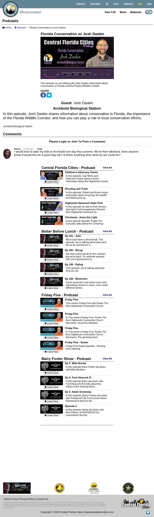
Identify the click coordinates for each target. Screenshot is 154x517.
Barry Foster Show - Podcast (66, 359)
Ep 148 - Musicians (76, 278)
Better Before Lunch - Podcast (67, 231)
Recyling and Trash (76, 188)
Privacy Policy (27, 499)
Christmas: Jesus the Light (81, 217)
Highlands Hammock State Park (84, 203)
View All (107, 167)
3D (107, 4)
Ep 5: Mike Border (75, 363)
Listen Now (52, 182)
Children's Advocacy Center (81, 172)
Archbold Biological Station (17, 126)
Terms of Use (11, 499)
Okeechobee (30, 12)
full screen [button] (108, 74)
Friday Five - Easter (76, 342)
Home (8, 27)
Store (116, 4)
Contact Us (42, 499)
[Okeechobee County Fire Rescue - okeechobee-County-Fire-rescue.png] (55, 488)
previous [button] (65, 74)
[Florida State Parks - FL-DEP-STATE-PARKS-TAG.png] (89, 488)
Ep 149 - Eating (74, 264)
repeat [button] (96, 74)
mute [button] (45, 75)
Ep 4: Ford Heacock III (78, 377)
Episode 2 (71, 406)
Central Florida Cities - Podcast (68, 168)
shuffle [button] (102, 74)
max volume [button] (58, 75)
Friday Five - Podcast (60, 295)
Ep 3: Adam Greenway (78, 391)
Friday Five (71, 299)
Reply (39, 149)
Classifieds (95, 4)
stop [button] (80, 74)
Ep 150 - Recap (74, 250)
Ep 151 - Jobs (73, 235)
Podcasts (81, 4)
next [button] (87, 74)
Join (140, 4)
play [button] (72, 74)
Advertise (128, 4)
